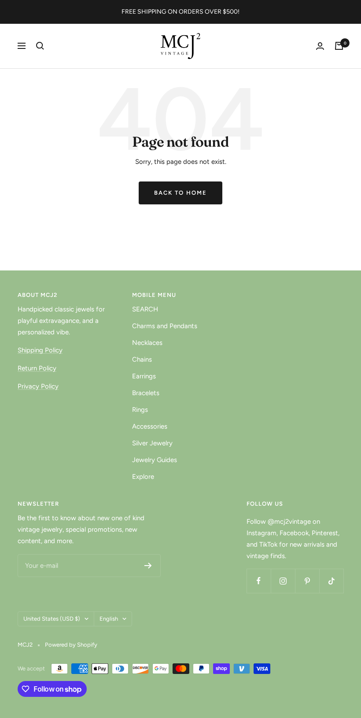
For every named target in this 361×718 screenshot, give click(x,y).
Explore (143, 477)
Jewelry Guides (154, 460)
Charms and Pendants (164, 326)
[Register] (148, 566)
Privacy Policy (38, 386)
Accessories (149, 426)
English (108, 618)
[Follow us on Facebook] (259, 581)
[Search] (40, 46)
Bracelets (145, 393)
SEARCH (145, 309)
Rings (140, 410)
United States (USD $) (51, 618)
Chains (142, 359)
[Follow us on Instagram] (283, 581)
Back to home (180, 192)
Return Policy (37, 368)
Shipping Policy (40, 350)
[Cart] (339, 46)
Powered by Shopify (71, 644)
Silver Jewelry (152, 443)
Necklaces (147, 343)
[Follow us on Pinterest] (307, 581)
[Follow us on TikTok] (331, 581)
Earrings (144, 376)
